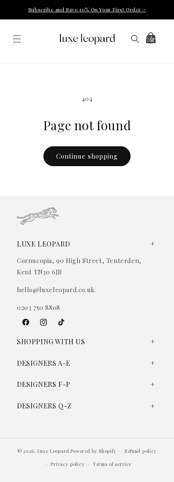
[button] (17, 39)
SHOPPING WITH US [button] (51, 341)
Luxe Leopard (53, 451)
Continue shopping (87, 156)
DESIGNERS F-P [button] (44, 384)
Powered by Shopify (94, 451)
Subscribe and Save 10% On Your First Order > (87, 9)
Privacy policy (67, 464)
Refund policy (141, 451)
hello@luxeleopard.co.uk (56, 289)
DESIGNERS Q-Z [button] (44, 405)
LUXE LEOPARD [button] (43, 243)
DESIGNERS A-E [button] (44, 363)
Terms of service (112, 464)
